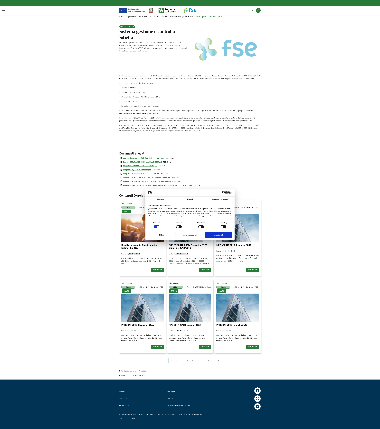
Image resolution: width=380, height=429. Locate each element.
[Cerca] (258, 10)
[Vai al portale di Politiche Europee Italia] (153, 10)
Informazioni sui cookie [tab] (219, 199)
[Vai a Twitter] (237, 399)
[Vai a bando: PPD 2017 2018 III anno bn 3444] (142, 308)
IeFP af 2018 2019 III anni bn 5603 (233, 245)
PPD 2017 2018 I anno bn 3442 (231, 325)
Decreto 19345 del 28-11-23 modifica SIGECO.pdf (142, 162)
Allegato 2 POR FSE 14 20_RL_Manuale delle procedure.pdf (147, 177)
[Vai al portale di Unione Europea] (133, 10)
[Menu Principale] (3, 10)
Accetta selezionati (190, 235)
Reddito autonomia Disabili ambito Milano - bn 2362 (139, 246)
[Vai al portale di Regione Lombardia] (171, 10)
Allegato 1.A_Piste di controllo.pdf (137, 169)
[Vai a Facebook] (237, 391)
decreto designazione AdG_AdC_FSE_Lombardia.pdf (144, 158)
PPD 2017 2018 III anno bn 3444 (137, 325)
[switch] (179, 226)
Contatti (170, 398)
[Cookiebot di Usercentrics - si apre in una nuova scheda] (223, 192)
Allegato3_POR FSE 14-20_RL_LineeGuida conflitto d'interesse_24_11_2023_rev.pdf (158, 185)
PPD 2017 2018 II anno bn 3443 (185, 325)
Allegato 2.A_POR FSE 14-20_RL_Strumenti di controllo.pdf (147, 181)
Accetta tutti (218, 235)
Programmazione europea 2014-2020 (138, 16)
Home (121, 16)
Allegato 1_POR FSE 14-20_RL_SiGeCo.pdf (140, 165)
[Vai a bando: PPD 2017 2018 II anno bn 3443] (190, 308)
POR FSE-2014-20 (160, 16)
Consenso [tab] (160, 199)
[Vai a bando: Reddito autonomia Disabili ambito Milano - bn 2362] (142, 228)
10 (213, 360)
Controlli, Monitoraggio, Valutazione (181, 16)
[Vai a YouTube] (237, 406)
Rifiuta (161, 235)
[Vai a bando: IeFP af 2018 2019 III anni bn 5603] (237, 228)
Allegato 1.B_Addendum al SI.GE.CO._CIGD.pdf (141, 173)
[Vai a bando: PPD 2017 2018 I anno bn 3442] (237, 308)
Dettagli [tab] (190, 199)
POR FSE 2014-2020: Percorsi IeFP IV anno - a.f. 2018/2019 (188, 246)
